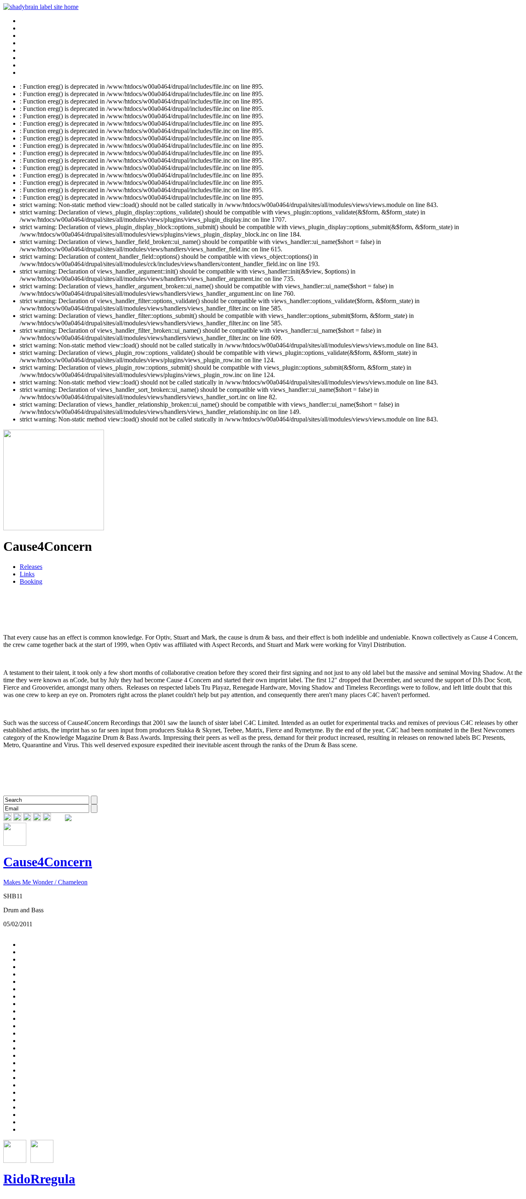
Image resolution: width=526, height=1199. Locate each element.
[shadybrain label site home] (40, 6)
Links (27, 574)
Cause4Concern (47, 861)
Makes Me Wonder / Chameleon (45, 882)
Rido (16, 1178)
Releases (31, 566)
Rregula (52, 1178)
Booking (31, 581)
